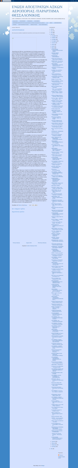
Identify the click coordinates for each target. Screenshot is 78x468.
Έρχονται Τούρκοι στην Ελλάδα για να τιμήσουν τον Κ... (57, 267)
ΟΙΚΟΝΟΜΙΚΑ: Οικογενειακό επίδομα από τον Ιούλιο (57, 184)
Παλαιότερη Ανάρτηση (42, 242)
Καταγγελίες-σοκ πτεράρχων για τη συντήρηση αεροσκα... (57, 362)
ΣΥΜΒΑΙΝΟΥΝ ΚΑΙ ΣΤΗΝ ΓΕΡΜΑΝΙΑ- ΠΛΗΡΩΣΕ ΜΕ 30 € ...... (57, 201)
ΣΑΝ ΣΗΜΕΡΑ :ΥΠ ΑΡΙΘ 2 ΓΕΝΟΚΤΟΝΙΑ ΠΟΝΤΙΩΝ (56, 324)
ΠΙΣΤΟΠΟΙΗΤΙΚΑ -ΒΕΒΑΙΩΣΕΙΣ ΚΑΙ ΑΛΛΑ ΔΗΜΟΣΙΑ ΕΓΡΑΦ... (56, 281)
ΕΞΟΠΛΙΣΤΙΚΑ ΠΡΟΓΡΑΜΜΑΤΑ (55, 56)
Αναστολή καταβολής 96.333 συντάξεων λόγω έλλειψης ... (57, 121)
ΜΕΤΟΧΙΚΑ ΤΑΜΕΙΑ (55, 185)
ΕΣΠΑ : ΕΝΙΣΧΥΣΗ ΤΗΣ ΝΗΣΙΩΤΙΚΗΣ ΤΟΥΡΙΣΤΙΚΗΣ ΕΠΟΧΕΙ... (57, 138)
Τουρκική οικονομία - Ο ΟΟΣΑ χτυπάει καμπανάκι (57, 153)
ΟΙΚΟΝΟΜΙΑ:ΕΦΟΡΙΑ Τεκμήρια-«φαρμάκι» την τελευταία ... (56, 111)
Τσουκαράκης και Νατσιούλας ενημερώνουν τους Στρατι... (57, 260)
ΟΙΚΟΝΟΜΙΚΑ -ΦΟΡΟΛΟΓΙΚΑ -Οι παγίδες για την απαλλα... (57, 330)
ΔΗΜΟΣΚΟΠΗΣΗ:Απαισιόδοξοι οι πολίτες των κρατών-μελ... (57, 337)
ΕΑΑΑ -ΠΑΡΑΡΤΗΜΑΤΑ (43, 24)
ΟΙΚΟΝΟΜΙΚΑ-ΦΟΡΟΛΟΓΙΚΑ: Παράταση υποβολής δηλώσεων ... (57, 64)
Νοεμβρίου (54, 37)
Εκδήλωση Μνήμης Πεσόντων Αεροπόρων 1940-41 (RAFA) (57, 96)
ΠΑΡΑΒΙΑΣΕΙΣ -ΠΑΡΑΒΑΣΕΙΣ (57, 131)
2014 (52, 32)
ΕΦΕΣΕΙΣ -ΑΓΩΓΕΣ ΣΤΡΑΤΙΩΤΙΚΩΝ (55, 238)
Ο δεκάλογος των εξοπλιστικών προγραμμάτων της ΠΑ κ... (57, 255)
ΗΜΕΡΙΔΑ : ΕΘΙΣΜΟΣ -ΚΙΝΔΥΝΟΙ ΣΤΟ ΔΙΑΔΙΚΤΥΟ (55, 234)
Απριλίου (53, 441)
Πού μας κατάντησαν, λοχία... (56, 416)
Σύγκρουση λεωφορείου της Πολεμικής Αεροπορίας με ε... (57, 305)
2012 (52, 448)
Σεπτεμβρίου (54, 41)
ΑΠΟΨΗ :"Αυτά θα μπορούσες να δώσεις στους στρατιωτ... (57, 419)
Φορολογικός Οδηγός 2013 (56, 382)
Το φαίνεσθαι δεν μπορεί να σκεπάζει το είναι (56, 410)
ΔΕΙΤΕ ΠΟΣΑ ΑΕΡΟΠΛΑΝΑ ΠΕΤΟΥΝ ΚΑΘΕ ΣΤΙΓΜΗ (56, 244)
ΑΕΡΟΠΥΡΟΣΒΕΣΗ (55, 132)
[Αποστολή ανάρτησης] (30, 205)
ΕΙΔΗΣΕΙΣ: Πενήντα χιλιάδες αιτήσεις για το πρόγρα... (56, 101)
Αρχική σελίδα (29, 242)
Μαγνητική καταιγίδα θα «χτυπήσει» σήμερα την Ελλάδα (56, 117)
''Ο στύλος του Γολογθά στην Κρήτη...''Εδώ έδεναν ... (56, 223)
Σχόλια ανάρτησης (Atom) (32, 245)
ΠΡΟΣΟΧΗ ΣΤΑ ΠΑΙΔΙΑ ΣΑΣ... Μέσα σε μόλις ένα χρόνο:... (56, 204)
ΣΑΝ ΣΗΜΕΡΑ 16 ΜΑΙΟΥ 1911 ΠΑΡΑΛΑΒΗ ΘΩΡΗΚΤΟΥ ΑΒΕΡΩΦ (57, 369)
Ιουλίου (53, 44)
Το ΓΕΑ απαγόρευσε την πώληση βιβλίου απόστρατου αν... (57, 424)
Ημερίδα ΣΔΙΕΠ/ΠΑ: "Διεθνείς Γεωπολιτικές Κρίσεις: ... (57, 81)
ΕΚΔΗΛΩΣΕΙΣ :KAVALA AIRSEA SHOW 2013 (56, 395)
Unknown (61, 455)
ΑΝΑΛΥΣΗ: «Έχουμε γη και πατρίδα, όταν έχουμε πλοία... (57, 188)
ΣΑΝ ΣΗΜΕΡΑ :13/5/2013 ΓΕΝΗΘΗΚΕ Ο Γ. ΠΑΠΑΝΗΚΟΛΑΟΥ (56, 376)
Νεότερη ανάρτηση (16, 242)
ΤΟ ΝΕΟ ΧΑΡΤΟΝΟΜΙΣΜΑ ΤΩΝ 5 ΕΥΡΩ (56, 385)
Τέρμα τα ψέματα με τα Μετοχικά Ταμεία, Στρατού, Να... (57, 413)
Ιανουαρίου (54, 446)
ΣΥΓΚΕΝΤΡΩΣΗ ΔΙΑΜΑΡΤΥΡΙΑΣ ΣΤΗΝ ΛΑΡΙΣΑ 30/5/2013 (56, 158)
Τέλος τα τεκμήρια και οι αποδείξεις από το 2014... (56, 279)
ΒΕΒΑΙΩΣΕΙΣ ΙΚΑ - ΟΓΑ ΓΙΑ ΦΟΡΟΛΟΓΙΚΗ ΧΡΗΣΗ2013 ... (57, 241)
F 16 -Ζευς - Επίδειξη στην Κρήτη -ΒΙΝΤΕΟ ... (56, 232)
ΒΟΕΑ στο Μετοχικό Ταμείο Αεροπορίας (56, 87)
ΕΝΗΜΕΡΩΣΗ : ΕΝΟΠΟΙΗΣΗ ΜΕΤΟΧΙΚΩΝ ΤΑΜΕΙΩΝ (57, 247)
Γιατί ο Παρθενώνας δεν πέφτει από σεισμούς (57, 408)
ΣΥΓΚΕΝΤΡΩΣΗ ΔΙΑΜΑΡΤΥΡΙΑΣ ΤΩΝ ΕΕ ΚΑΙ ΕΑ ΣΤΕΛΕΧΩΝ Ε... (56, 438)
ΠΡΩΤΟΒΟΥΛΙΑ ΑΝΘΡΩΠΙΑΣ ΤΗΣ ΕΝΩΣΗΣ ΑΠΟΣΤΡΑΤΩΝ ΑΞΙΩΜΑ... (57, 428)
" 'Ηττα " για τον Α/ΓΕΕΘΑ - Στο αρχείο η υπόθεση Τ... (56, 89)
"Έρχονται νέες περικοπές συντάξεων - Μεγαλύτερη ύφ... (56, 434)
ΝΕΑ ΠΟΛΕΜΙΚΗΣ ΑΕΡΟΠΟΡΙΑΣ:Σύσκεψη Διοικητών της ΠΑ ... (56, 314)
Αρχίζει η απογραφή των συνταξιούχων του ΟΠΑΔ (56, 74)
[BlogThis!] (33, 205)
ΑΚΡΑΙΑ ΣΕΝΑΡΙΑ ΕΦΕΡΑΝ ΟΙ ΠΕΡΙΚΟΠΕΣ (56, 431)
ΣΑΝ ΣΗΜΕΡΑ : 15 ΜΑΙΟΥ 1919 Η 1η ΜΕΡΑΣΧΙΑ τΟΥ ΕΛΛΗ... (57, 347)
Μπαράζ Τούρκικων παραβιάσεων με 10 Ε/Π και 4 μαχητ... (57, 225)
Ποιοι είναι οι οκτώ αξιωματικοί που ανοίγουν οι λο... (57, 276)
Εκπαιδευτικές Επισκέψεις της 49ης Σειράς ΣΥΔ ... (57, 84)
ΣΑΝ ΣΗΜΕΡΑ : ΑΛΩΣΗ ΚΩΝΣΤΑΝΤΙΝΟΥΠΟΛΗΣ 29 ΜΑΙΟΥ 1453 (56, 172)
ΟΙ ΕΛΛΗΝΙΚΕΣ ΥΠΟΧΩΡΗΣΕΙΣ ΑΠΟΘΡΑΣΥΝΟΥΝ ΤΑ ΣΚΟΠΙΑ (56, 359)
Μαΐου (53, 47)
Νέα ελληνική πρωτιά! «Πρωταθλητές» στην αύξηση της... (57, 145)
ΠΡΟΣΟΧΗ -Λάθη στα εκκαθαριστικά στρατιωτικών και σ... (57, 380)
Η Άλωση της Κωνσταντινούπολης (55, 170)
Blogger (43, 465)
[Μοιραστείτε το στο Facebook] (35, 205)
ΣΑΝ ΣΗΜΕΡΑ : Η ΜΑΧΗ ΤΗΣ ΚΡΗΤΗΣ (56, 258)
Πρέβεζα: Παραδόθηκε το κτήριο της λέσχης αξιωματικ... (56, 307)
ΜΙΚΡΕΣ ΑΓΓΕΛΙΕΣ (34, 24)
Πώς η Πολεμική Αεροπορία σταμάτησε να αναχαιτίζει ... (57, 194)
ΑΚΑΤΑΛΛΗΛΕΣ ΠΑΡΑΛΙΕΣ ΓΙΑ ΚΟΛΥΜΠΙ (57, 115)
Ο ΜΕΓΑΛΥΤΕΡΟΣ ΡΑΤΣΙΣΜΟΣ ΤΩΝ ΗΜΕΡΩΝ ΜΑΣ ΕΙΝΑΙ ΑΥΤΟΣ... (56, 286)
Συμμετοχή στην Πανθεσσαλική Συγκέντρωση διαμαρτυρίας (57, 211)
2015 (52, 30)
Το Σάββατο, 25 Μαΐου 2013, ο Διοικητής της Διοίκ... (57, 104)
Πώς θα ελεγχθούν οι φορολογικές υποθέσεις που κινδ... (56, 401)
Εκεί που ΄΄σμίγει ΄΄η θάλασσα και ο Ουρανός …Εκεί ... (57, 99)
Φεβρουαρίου (54, 444)
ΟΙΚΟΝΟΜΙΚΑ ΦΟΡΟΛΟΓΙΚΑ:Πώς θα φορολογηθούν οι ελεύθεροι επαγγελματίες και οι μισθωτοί (28, 22)
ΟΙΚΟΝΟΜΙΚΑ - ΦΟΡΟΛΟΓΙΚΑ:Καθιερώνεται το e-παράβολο (57, 142)
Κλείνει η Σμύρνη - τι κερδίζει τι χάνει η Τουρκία (57, 220)
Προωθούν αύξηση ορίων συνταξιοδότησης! (56, 167)
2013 (52, 34)
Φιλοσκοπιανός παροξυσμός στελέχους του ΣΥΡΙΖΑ (56, 135)
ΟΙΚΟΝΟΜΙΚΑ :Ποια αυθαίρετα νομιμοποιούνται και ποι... (56, 197)
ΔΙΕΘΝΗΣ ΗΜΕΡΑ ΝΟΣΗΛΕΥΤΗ (55, 54)
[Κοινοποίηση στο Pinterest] (36, 205)
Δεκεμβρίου (54, 35)
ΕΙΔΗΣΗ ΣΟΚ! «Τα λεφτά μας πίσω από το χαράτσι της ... (57, 62)
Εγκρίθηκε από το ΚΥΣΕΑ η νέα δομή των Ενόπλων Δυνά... (56, 71)
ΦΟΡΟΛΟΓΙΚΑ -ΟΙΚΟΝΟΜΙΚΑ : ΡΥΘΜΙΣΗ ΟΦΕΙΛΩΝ (56, 250)
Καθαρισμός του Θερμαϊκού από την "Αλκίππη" (56, 164)
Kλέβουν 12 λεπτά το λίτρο (56, 79)
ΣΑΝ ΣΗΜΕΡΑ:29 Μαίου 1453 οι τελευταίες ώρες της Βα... (57, 107)
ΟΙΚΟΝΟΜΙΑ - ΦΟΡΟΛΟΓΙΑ (57, 364)
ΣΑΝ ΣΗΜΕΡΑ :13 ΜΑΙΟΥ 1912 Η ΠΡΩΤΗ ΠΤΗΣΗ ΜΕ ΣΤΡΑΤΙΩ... (57, 398)
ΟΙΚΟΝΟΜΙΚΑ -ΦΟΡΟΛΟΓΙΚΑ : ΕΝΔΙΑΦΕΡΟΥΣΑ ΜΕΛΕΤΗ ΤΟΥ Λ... (57, 298)
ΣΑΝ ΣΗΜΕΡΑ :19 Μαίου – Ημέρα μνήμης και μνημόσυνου (56, 326)
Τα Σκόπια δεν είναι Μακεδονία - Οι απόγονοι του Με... (57, 367)
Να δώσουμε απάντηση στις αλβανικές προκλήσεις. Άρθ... (57, 344)
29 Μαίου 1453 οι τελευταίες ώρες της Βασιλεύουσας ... (56, 155)
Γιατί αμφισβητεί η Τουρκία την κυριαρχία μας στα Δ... (57, 162)
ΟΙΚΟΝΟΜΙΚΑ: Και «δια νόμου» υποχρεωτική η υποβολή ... (56, 191)
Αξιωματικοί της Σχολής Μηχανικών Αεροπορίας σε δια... (56, 272)
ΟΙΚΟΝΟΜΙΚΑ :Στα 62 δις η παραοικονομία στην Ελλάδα (57, 229)
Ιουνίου (53, 46)
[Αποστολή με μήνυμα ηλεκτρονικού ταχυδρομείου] (32, 205)
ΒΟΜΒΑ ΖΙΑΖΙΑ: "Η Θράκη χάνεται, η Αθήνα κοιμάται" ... (57, 92)
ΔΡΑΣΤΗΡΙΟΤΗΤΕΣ (57, 22)
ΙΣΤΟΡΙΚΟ (14, 24)
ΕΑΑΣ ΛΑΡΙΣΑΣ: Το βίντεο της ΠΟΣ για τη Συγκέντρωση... (57, 124)
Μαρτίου (53, 443)
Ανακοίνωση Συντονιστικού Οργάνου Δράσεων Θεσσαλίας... (56, 350)
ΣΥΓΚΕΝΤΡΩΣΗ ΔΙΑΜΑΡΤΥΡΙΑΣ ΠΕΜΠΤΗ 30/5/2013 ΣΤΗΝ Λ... (57, 214)
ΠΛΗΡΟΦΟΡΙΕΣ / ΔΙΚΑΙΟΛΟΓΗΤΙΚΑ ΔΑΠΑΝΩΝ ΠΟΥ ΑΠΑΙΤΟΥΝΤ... (55, 180)
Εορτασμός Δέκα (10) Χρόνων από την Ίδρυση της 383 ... (56, 126)
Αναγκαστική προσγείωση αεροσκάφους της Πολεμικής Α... (57, 388)
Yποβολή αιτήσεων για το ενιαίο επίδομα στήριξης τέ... (57, 405)
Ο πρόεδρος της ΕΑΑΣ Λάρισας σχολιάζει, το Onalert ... (57, 270)
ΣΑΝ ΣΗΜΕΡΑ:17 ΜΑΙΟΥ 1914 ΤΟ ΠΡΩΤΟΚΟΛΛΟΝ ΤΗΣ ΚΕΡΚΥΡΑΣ (57, 340)
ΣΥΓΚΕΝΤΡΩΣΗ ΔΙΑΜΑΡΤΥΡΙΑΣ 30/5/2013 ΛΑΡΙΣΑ (57, 50)
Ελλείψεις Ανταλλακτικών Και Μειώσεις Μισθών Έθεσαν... (57, 302)
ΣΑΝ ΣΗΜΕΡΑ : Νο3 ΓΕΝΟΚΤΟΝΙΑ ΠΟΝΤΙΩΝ (56, 321)
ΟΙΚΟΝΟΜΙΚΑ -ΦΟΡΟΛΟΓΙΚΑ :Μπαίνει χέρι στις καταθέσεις (56, 290)
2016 (52, 29)
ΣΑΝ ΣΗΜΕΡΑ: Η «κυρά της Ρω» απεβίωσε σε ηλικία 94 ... (57, 391)
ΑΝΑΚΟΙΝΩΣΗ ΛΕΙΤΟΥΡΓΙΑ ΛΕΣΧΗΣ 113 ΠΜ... (57, 77)
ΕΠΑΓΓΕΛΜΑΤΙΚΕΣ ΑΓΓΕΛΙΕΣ (23, 24)
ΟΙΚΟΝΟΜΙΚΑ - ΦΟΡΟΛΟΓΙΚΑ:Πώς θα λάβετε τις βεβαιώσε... (56, 149)
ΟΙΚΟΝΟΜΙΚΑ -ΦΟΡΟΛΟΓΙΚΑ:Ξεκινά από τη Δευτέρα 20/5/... (57, 263)
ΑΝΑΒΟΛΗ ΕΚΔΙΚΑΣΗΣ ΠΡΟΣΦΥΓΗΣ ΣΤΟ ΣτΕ (56, 311)
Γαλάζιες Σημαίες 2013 (55, 108)
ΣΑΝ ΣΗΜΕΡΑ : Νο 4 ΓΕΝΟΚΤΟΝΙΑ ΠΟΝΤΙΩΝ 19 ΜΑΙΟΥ (56, 317)
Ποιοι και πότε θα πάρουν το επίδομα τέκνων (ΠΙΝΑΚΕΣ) (57, 176)
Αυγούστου (54, 42)
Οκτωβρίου (54, 39)
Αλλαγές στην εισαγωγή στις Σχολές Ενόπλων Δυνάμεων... (57, 59)
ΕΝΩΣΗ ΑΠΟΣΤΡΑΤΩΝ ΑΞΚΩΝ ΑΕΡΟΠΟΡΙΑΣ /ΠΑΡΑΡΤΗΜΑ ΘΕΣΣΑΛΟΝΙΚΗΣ (37, 11)
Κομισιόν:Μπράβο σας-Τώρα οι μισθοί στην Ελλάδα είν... (57, 334)
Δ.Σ (47, 22)
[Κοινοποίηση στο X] (34, 205)
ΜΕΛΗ (51, 22)
